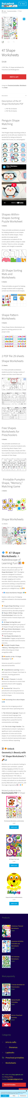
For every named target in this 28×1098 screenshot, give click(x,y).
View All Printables (10, 1085)
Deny (14, 1095)
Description (5, 95)
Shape (6, 87)
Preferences (23, 1095)
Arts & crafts (11, 1042)
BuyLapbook (8, 3)
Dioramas (13, 1047)
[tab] (14, 96)
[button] (26, 1091)
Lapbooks (10, 1052)
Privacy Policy (20, 1093)
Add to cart (14, 77)
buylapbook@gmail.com (15, 1079)
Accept (5, 1095)
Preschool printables (12, 11)
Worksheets (23, 85)
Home (4, 11)
